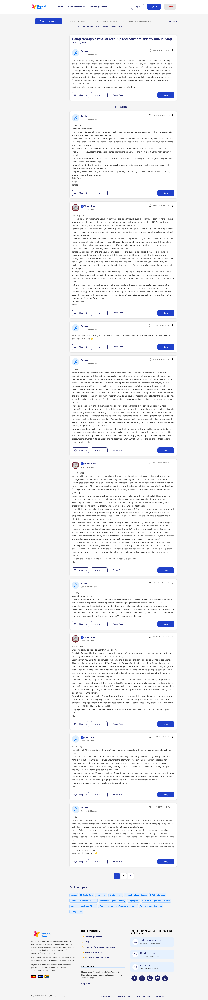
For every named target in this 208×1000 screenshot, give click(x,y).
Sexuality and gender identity (112, 901)
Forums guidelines (98, 6)
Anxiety (74, 895)
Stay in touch (87, 984)
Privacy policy (143, 996)
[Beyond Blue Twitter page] (157, 983)
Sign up (154, 7)
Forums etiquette (93, 952)
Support (170, 7)
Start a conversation (48, 21)
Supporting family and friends (83, 906)
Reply (166, 95)
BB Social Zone (86, 895)
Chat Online (147, 953)
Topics (59, 6)
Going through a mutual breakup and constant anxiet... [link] (100, 26)
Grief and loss (116, 895)
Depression (101, 895)
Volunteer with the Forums (97, 957)
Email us (145, 965)
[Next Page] (131, 876)
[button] (75, 95)
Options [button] (171, 21)
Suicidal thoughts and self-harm (156, 901)
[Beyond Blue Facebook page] (134, 983)
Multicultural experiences (136, 895)
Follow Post (99, 95)
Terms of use (124, 996)
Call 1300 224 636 (150, 940)
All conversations (76, 6)
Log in (137, 7)
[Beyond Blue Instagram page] (150, 983)
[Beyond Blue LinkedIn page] (165, 983)
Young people (76, 912)
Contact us (106, 996)
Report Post (118, 95)
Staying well (133, 901)
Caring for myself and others (107, 21)
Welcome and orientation (151, 906)
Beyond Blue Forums (42, 6)
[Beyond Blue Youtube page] (142, 983)
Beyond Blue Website (42, 934)
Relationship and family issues (140, 21)
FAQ (87, 942)
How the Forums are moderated (100, 947)
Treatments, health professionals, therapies (118, 906)
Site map (160, 996)
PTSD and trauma (157, 895)
